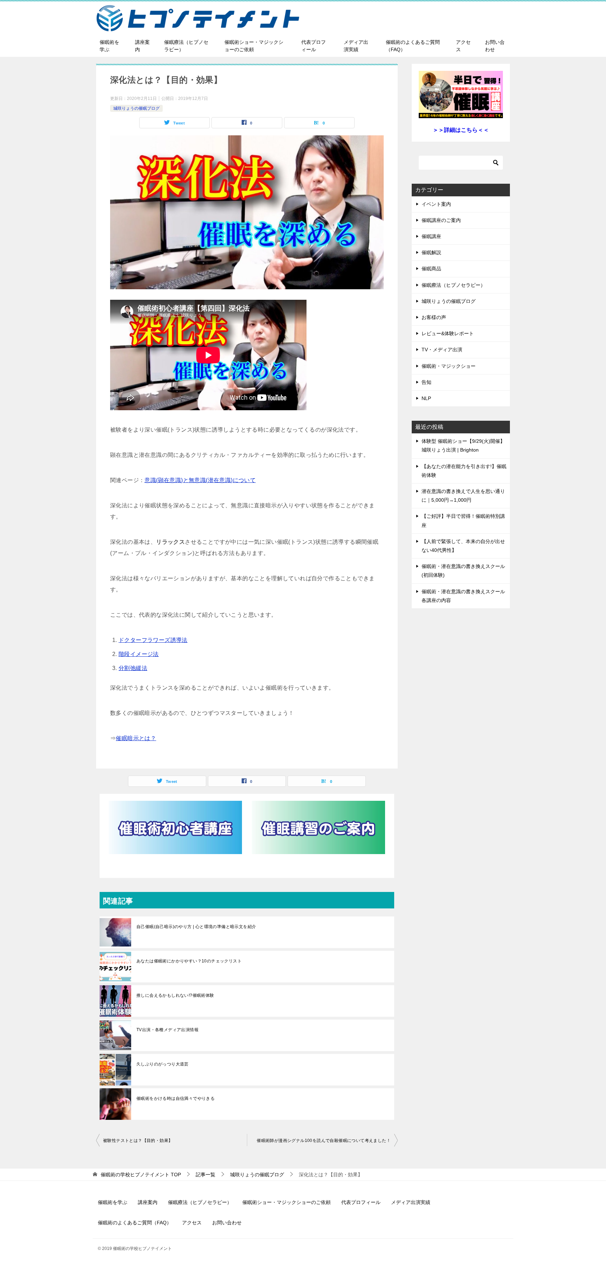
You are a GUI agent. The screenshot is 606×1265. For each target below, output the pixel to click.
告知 (426, 382)
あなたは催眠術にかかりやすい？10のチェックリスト (189, 961)
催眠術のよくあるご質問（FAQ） (413, 45)
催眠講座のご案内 (441, 220)
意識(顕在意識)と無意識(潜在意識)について (200, 480)
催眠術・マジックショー (449, 366)
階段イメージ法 (139, 654)
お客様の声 (434, 317)
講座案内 (142, 45)
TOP (141, 1174)
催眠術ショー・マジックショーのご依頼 (253, 45)
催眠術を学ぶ (109, 45)
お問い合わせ (495, 45)
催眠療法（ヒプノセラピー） (186, 45)
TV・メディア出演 (442, 349)
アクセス (463, 45)
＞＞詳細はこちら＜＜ (461, 130)
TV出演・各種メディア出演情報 (167, 1029)
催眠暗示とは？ (136, 738)
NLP (426, 398)
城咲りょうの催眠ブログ (136, 108)
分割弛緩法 (133, 668)
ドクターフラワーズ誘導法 (153, 640)
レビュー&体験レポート (448, 333)
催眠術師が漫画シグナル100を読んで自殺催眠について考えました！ (324, 1140)
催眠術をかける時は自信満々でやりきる (175, 1098)
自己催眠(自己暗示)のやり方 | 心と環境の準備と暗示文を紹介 (196, 926)
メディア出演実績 (356, 45)
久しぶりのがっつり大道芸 (162, 1064)
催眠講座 (431, 236)
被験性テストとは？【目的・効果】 (138, 1140)
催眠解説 (431, 252)
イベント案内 (436, 204)
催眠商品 (431, 268)
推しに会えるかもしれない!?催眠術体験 (175, 995)
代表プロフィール (313, 45)
